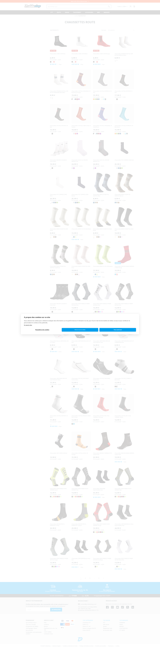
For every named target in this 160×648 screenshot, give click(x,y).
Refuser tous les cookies (80, 329)
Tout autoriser (118, 329)
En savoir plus (28, 325)
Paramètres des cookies (42, 329)
